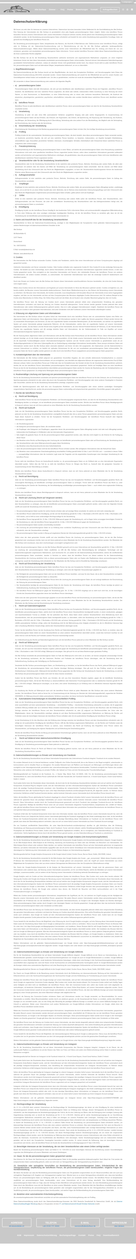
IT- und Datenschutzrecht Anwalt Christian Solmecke (77, 1204)
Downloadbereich (111, 1235)
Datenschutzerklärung (47, 1235)
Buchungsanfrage (68, 1235)
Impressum (29, 1235)
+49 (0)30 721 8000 (50, 1226)
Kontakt (94, 10)
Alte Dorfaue (40, 10)
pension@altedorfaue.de (85, 1226)
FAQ (62, 10)
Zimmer (52, 10)
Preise (70, 10)
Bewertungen (82, 10)
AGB (19, 1235)
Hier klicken (119, 1226)
